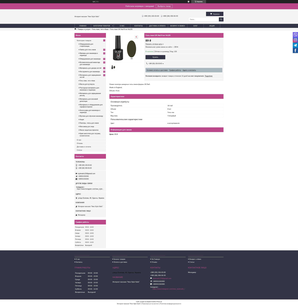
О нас (122, 26)
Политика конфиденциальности (170, 304)
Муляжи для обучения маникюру (91, 116)
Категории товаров (101, 26)
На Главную (156, 259)
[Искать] (221, 19)
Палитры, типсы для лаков (89, 123)
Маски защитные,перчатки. (89, 130)
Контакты (138, 26)
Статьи (79, 150)
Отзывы (80, 143)
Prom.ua (159, 302)
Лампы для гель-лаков (88, 50)
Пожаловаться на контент (150, 304)
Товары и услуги (84, 29)
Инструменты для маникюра (90, 71)
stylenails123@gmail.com (86, 173)
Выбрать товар (164, 6)
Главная (82, 26)
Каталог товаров (119, 259)
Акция (82, 119)
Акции (212, 26)
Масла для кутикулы (87, 84)
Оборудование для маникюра (90, 59)
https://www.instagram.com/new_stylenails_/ (90, 189)
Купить (155, 57)
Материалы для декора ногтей (90, 68)
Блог (195, 26)
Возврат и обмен (177, 26)
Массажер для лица (87, 126)
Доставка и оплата (157, 26)
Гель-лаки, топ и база (100, 29)
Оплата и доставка (120, 262)
